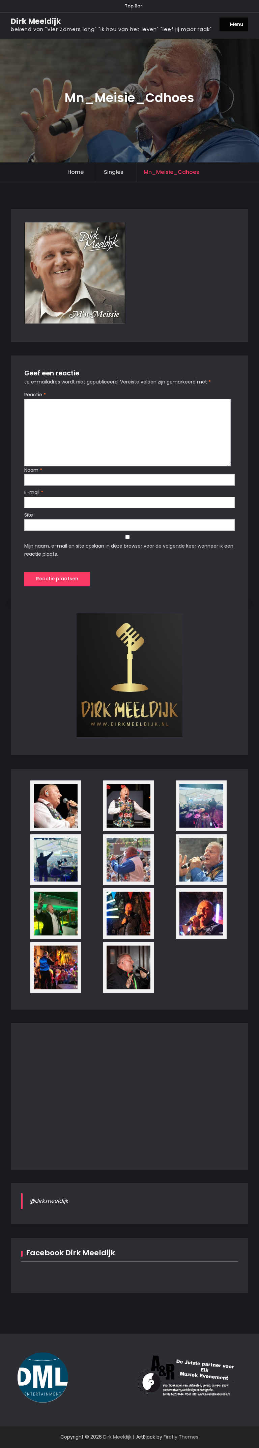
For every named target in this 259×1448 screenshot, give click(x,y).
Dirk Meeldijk (36, 21)
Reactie (35, 394)
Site (28, 515)
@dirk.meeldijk (48, 1201)
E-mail (33, 492)
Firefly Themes (181, 1437)
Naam (33, 470)
